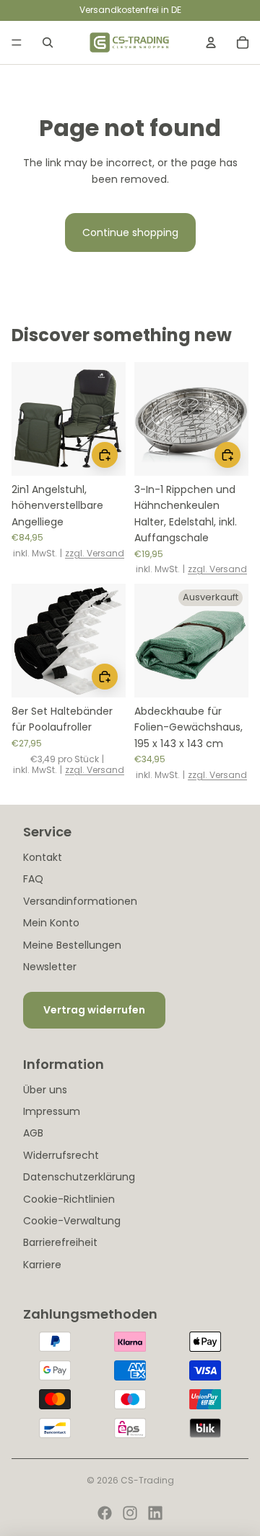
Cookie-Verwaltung (72, 1221)
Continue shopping (130, 232)
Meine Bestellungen (72, 945)
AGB (33, 1133)
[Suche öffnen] (48, 42)
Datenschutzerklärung (79, 1177)
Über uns (45, 1090)
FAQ (33, 879)
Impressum (51, 1111)
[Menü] (16, 42)
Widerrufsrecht (61, 1155)
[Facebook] (104, 1513)
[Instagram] (130, 1513)
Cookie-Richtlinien (69, 1199)
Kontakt (42, 857)
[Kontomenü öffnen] (211, 42)
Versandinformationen (80, 901)
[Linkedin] (155, 1513)
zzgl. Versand (94, 553)
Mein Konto (51, 923)
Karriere (42, 1264)
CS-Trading (147, 1480)
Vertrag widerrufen (94, 1010)
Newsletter (50, 966)
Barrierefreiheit (60, 1242)
